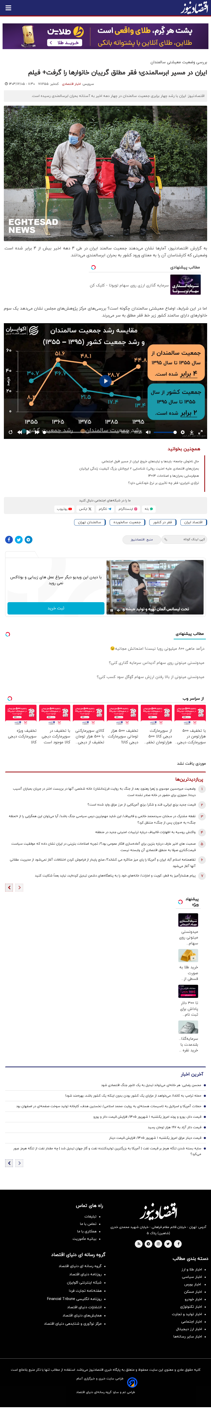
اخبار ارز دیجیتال (189, 1329)
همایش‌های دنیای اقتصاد (82, 1315)
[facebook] (178, 1244)
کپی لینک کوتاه (194, 539)
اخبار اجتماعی (191, 1321)
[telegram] (148, 1244)
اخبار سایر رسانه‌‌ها (187, 1336)
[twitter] (168, 1244)
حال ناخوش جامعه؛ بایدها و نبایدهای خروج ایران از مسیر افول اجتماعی (150, 461)
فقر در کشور (162, 522)
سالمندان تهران (89, 522)
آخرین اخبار (192, 1074)
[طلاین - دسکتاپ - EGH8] (105, 36)
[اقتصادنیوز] (158, 1212)
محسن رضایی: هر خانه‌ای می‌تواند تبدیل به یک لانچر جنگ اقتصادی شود (151, 1085)
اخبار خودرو (193, 1299)
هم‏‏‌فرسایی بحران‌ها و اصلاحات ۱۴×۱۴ (173, 476)
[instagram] (158, 1244)
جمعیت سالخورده (127, 522)
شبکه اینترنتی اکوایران (84, 1282)
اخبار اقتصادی (71, 84)
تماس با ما (88, 1224)
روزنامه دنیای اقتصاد (85, 1274)
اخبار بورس (193, 1284)
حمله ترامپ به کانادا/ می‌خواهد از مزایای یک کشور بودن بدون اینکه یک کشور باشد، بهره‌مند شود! (133, 1096)
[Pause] (112, 610)
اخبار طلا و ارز (191, 1269)
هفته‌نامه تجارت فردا (85, 1290)
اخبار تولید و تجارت (187, 1314)
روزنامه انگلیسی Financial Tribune (74, 1299)
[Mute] (119, 610)
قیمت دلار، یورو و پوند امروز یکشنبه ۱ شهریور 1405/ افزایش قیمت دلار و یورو (147, 1117)
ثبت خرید (56, 608)
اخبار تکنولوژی (191, 1306)
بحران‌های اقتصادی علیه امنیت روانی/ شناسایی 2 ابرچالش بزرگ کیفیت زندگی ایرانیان (139, 468)
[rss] (139, 1244)
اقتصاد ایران (193, 522)
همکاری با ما (86, 1231)
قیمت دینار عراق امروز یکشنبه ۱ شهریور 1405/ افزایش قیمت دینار (155, 1138)
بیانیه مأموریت (84, 1238)
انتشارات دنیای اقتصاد (84, 1307)
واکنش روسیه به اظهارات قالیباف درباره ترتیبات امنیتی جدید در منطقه (145, 832)
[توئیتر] (19, 540)
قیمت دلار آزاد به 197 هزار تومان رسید (174, 1127)
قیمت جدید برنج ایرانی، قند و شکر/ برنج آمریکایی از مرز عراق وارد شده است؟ (141, 804)
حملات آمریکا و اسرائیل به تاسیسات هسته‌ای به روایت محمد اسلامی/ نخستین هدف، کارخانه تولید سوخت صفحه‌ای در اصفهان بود (108, 1106)
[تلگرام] (28, 540)
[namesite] (194, 7)
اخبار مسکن (193, 1291)
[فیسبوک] (9, 540)
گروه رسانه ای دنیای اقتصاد (80, 1266)
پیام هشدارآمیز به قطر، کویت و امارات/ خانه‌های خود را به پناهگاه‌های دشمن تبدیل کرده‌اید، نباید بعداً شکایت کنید (115, 875)
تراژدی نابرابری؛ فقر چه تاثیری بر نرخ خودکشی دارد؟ (163, 483)
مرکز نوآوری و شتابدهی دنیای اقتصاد (73, 1323)
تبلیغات (90, 1216)
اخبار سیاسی (192, 1277)
